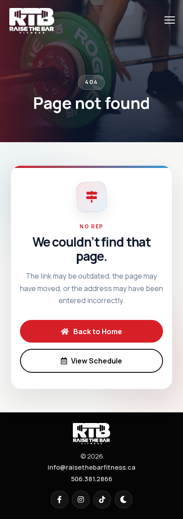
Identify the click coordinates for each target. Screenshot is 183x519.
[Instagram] (81, 499)
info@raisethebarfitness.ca (91, 467)
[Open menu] (169, 20)
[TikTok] (102, 499)
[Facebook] (59, 499)
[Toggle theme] (123, 499)
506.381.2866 (91, 479)
